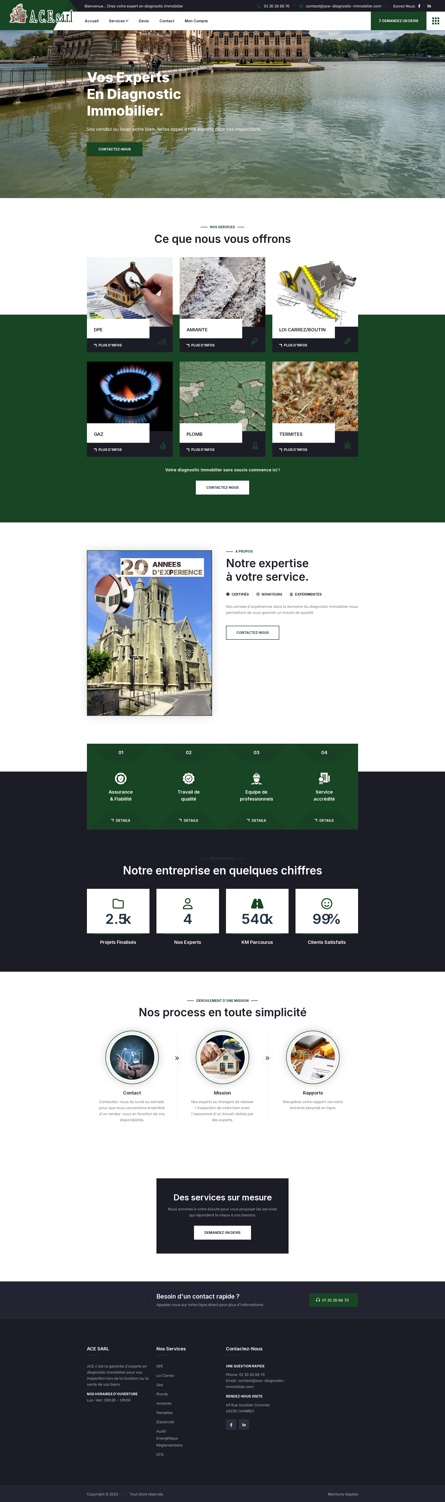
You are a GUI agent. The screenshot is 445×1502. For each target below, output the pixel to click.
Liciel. (124, 1493)
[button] (222, 197)
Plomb (162, 1393)
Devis (144, 21)
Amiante (164, 1403)
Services (117, 21)
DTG (159, 1454)
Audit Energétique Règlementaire (169, 1437)
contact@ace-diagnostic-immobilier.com (343, 5)
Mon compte (196, 21)
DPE (159, 1365)
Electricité (165, 1421)
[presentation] (9, 114)
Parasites (164, 1412)
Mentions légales (343, 1493)
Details (123, 820)
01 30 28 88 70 (276, 5)
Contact (166, 21)
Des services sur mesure (222, 1197)
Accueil (92, 21)
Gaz (159, 1384)
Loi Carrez (165, 1375)
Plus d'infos (110, 345)
